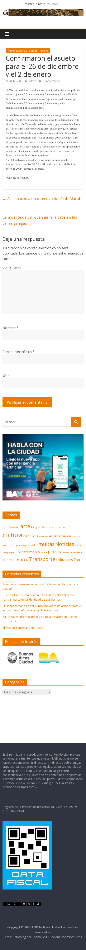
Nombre (10, 327)
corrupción (60, 527)
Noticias (64, 544)
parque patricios (12, 552)
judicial (29, 545)
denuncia (30, 536)
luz (36, 545)
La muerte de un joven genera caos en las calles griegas (40, 220)
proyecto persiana (72, 552)
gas (4, 545)
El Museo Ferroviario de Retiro (23, 628)
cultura (13, 535)
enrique (43, 536)
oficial (78, 545)
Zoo (77, 559)
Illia (9, 544)
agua (7, 526)
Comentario (12, 267)
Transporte (42, 559)
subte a (8, 559)
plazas (54, 551)
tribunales (64, 559)
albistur (15, 527)
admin (33, 81)
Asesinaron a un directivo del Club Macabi (42, 198)
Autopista (36, 527)
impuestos (19, 545)
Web (6, 375)
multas (46, 544)
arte (25, 526)
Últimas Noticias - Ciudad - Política (28, 51)
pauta (44, 552)
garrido (76, 536)
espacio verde (60, 536)
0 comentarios (51, 81)
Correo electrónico (18, 351)
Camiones (47, 527)
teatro (21, 559)
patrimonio (31, 551)
